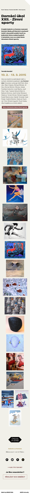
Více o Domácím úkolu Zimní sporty (15, 107)
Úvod (2, 9)
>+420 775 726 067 (15, 467)
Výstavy (7, 9)
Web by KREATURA (7, 492)
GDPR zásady (24, 492)
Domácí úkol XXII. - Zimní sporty (17, 9)
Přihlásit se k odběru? (15, 477)
